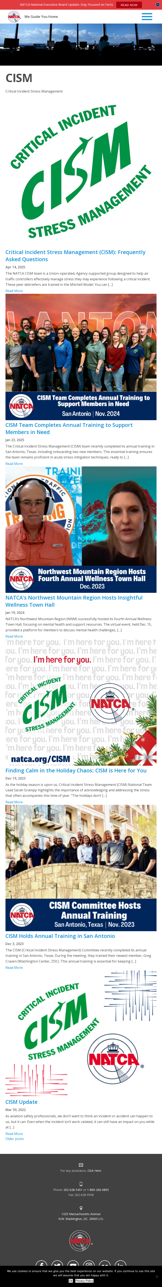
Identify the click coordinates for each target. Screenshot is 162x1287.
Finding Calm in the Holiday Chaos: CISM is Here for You (76, 770)
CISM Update (21, 1101)
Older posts (14, 1138)
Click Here (94, 1171)
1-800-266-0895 (98, 1190)
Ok (71, 1280)
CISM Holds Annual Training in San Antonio (60, 935)
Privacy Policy (84, 1280)
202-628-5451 (72, 1190)
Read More (14, 291)
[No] (157, 1276)
